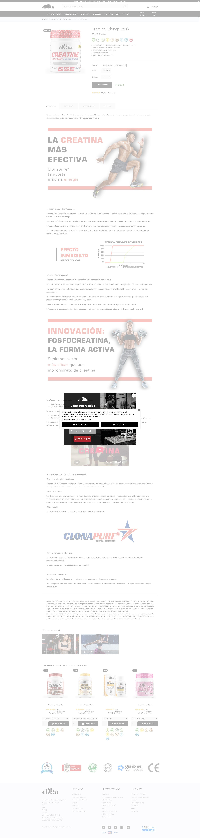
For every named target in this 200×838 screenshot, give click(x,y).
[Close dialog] (134, 395)
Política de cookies (68, 419)
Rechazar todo (80, 424)
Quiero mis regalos (82, 439)
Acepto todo (119, 424)
